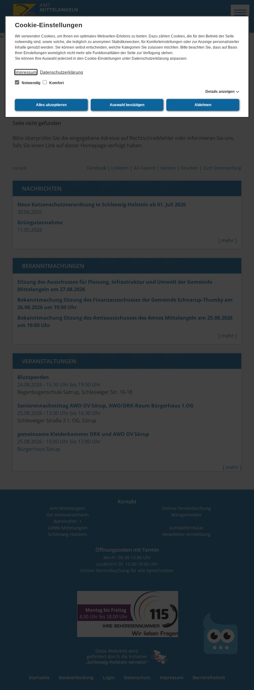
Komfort (56, 83)
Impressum (26, 72)
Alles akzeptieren (51, 105)
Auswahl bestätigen (127, 105)
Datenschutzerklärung (61, 72)
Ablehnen (203, 105)
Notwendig (31, 83)
